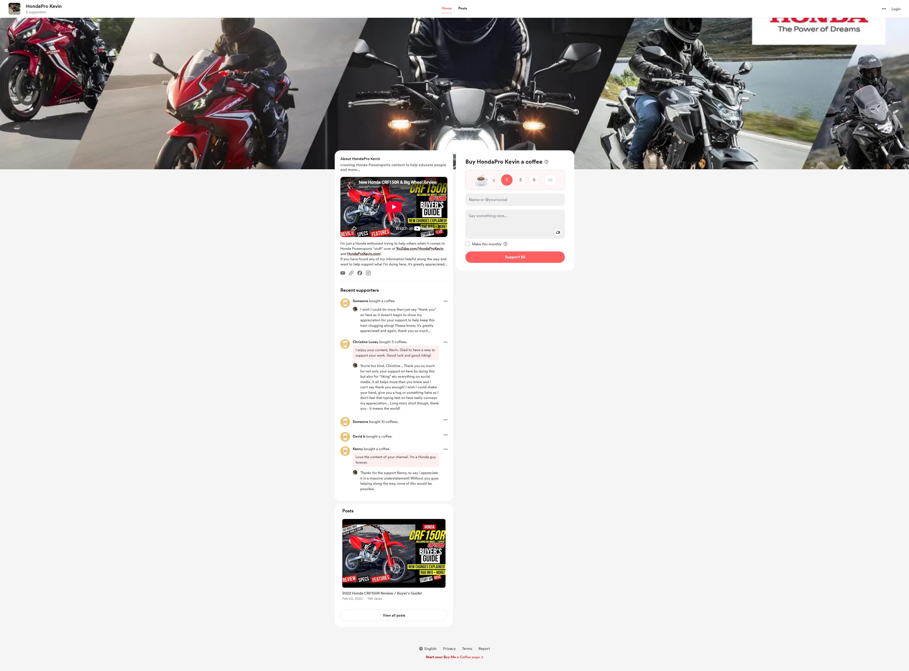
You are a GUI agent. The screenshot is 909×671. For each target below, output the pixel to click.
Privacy (449, 648)
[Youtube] (342, 273)
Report (484, 648)
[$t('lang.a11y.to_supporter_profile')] (355, 309)
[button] (447, 8)
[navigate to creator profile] (14, 9)
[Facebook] (359, 273)
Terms (467, 648)
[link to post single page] (393, 560)
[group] (393, 560)
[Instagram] (368, 273)
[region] (515, 210)
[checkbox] (483, 244)
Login (895, 9)
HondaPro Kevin (44, 6)
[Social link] (351, 273)
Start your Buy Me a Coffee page (453, 657)
